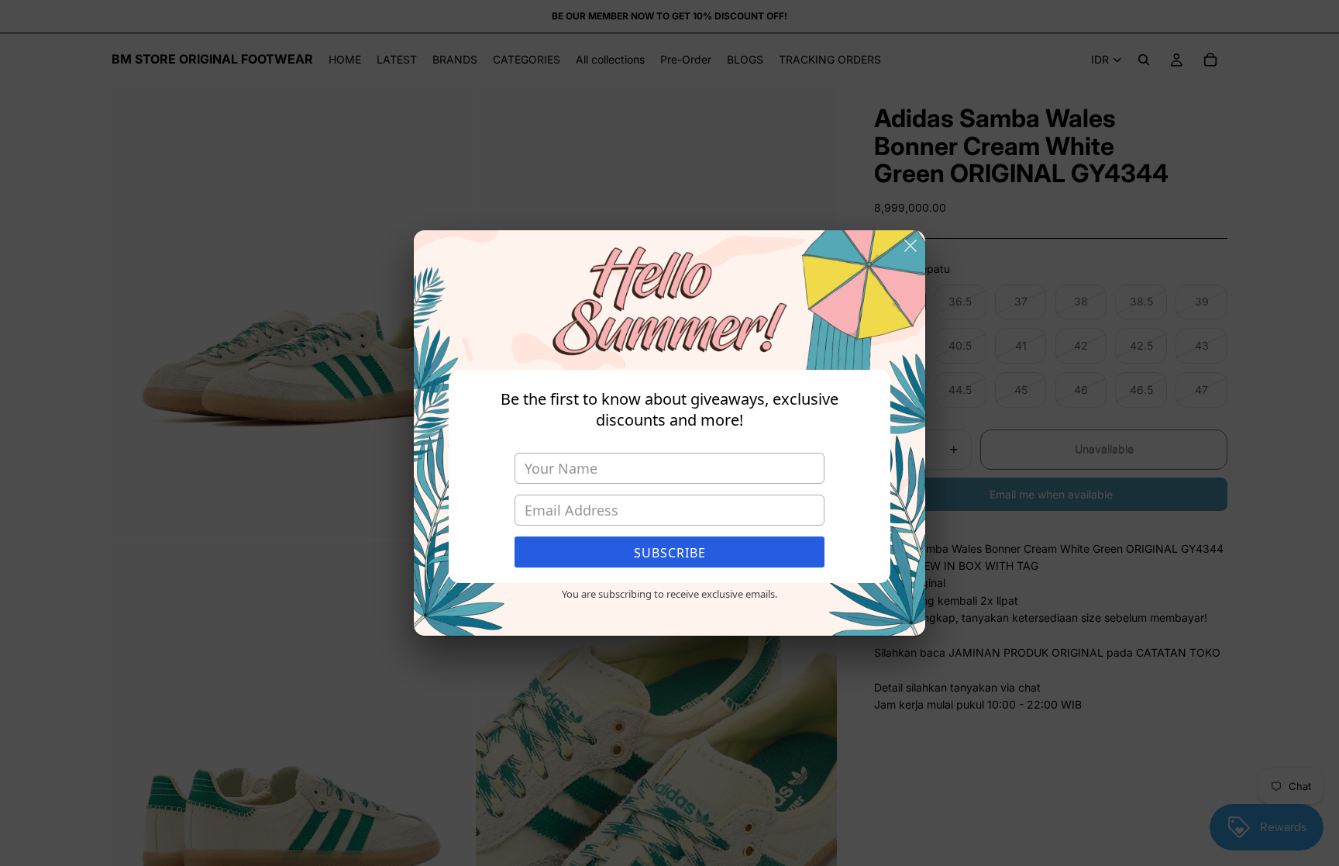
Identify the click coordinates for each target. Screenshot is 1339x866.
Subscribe (670, 552)
